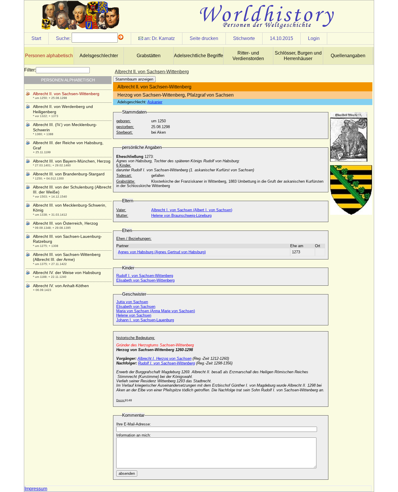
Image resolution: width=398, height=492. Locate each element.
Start (36, 38)
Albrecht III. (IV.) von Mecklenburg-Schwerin (65, 127)
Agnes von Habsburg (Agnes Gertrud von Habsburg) (162, 252)
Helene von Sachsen (133, 315)
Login (314, 38)
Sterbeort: (124, 132)
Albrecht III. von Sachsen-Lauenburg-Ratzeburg (67, 239)
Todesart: (124, 175)
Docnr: (120, 400)
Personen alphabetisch (49, 55)
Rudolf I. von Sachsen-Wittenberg (144, 275)
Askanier (154, 102)
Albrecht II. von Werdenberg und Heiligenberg (63, 109)
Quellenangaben (348, 55)
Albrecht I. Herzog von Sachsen (164, 358)
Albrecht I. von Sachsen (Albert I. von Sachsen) (191, 210)
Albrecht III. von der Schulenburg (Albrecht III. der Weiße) (72, 189)
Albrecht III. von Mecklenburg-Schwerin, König (69, 207)
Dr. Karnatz (163, 38)
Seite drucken (204, 38)
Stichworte (244, 38)
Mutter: (122, 215)
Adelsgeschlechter (99, 55)
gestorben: (125, 127)
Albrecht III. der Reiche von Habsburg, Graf (68, 145)
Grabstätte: (125, 181)
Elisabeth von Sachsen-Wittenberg (145, 280)
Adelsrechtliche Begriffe (198, 55)
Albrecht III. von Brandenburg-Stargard (69, 174)
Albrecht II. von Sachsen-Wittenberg (66, 93)
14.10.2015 (281, 38)
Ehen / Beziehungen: (134, 238)
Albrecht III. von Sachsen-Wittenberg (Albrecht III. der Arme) (67, 257)
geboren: (123, 121)
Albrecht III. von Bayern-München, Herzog (71, 161)
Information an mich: (133, 435)
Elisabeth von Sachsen (135, 306)
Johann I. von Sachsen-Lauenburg (145, 320)
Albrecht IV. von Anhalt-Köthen (61, 285)
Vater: (121, 210)
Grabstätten (149, 55)
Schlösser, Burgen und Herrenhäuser (298, 55)
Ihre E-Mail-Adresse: (133, 424)
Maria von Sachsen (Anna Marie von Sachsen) (155, 311)
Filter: (30, 69)
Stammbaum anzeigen (134, 79)
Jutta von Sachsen (132, 302)
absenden (127, 473)
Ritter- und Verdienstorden (248, 55)
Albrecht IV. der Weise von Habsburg (67, 272)
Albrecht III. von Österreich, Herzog (65, 223)
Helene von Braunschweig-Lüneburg (181, 215)
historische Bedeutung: (135, 338)
